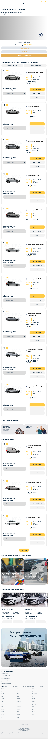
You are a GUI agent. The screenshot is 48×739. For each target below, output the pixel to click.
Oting (33, 699)
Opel (17, 693)
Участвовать (35, 582)
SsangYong (19, 701)
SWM (33, 706)
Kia (2, 706)
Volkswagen (19, 706)
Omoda (33, 698)
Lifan (2, 691)
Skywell (33, 701)
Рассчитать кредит (37, 93)
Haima (18, 716)
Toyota (18, 704)
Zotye (2, 699)
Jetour (33, 688)
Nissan (18, 691)
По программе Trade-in (5, 678)
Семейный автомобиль (5, 675)
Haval (2, 693)
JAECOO (18, 717)
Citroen (2, 709)
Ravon (18, 696)
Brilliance (18, 709)
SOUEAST (34, 704)
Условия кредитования (24, 730)
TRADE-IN (41, 654)
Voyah (33, 709)
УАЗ (33, 714)
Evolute (18, 711)
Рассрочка (3, 681)
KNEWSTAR (34, 693)
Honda (2, 714)
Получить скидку (13, 582)
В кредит (7, 621)
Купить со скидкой (37, 89)
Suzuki (18, 703)
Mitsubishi (18, 690)
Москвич (33, 712)
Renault (18, 698)
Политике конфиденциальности (33, 57)
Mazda (18, 688)
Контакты (26, 724)
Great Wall (3, 698)
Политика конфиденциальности (24, 727)
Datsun (2, 711)
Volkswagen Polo (7, 609)
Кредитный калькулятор (6, 683)
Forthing (18, 714)
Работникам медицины (5, 680)
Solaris (33, 703)
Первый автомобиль (5, 676)
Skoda (18, 699)
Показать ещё (24, 550)
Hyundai (3, 716)
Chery (2, 688)
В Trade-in (37, 97)
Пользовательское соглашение (24, 729)
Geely (2, 690)
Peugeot (18, 694)
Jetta (33, 690)
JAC (2, 701)
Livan (33, 694)
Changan (3, 694)
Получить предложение (24, 55)
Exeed (18, 712)
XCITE (33, 711)
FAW (2, 696)
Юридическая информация (24, 728)
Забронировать (18, 621)
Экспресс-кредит (43, 1)
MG (32, 696)
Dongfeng (3, 703)
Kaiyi (33, 691)
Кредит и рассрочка (7, 671)
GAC (2, 704)
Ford (2, 712)
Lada (2, 717)
